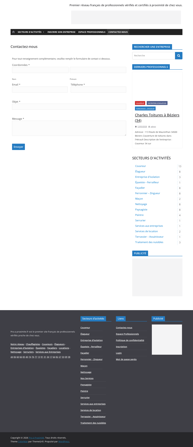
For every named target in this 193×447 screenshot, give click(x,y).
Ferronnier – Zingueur (147, 193)
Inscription (121, 346)
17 (51, 356)
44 (12, 356)
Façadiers (52, 348)
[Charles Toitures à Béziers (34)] (157, 85)
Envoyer (18, 146)
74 (30, 356)
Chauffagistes (33, 344)
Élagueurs (59, 344)
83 (24, 356)
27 (60, 356)
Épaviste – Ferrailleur (147, 182)
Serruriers (28, 351)
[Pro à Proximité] (33, 318)
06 (15, 356)
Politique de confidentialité (130, 340)
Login (119, 353)
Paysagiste (141, 209)
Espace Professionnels (91, 32)
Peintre (139, 215)
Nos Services (87, 378)
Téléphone (77, 84)
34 (48, 356)
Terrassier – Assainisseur (149, 236)
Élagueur (140, 171)
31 (45, 356)
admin (153, 126)
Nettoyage (141, 204)
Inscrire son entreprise (61, 32)
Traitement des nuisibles (149, 242)
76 (33, 356)
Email (15, 84)
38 (69, 356)
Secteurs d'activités (29, 32)
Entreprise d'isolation (157, 103)
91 (42, 356)
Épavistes (40, 348)
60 (18, 356)
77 (36, 356)
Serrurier (140, 220)
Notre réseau (17, 344)
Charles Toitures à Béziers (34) (157, 117)
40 (27, 356)
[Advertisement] (126, 17)
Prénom (73, 79)
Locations (64, 348)
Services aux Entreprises (48, 351)
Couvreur (140, 103)
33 (63, 356)
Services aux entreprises (149, 226)
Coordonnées (20, 65)
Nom (14, 79)
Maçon (139, 198)
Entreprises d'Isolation (22, 348)
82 (57, 356)
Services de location (146, 231)
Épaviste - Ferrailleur (91, 346)
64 (54, 356)
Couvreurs (47, 344)
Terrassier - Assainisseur (93, 416)
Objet (15, 101)
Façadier (140, 187)
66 (21, 356)
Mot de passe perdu (126, 359)
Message (17, 118)
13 (39, 356)
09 (66, 356)
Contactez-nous (118, 32)
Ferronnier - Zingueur (145, 108)
